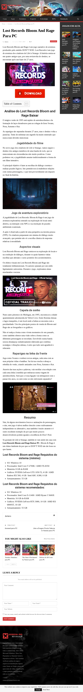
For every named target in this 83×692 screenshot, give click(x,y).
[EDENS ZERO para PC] (77, 69)
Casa (5, 19)
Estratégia (44, 19)
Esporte (33, 19)
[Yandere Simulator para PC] (12, 549)
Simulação (64, 19)
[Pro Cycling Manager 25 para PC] (77, 84)
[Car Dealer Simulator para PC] (66, 100)
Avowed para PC (11, 528)
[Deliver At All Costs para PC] (47, 549)
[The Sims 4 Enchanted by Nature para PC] (30, 549)
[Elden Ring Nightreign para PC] (77, 100)
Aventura (22, 19)
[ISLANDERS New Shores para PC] (77, 55)
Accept (38, 689)
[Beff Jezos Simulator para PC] (66, 55)
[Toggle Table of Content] (25, 104)
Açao (13, 19)
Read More (46, 689)
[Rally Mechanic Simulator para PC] (66, 34)
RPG (54, 19)
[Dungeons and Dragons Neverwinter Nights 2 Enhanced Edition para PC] (77, 34)
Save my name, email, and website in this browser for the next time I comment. (28, 614)
